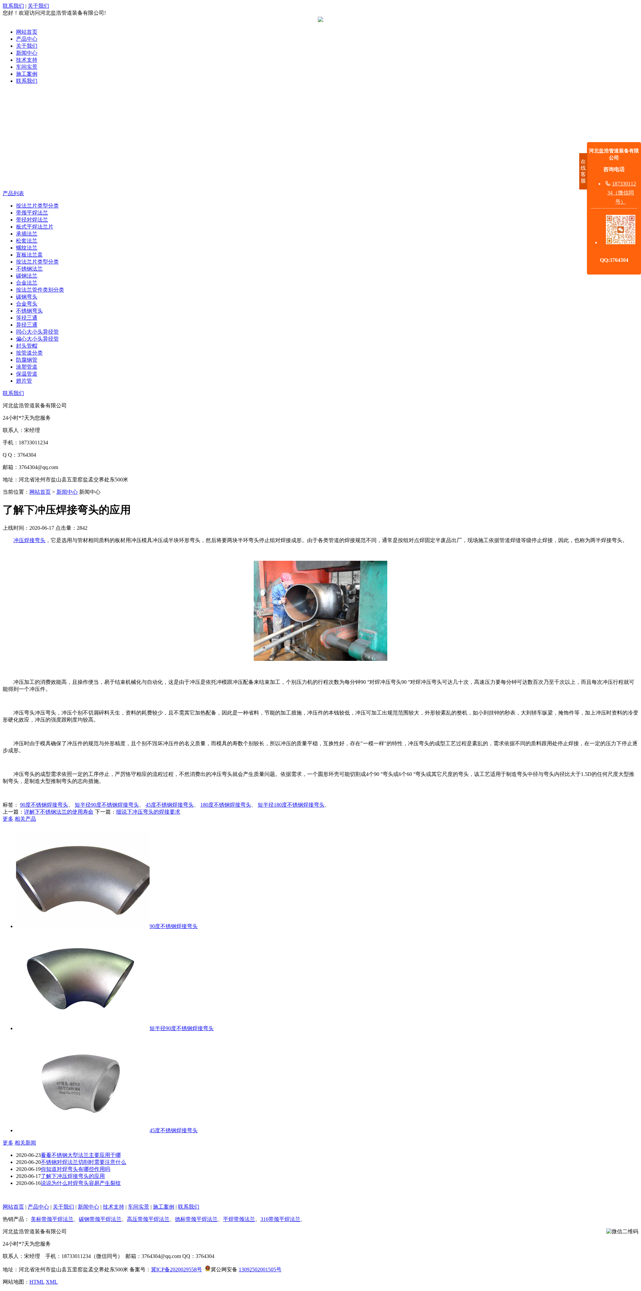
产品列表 (13, 193)
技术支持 (26, 60)
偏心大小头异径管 (37, 339)
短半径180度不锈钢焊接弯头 (291, 805)
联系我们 (13, 6)
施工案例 (26, 74)
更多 (8, 819)
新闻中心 (26, 53)
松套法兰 (26, 241)
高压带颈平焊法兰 (148, 1219)
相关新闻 (25, 1143)
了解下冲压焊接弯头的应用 (73, 1176)
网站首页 (26, 32)
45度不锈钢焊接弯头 (170, 805)
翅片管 (24, 381)
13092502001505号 (260, 1269)
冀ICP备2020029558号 (176, 1269)
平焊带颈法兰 (239, 1219)
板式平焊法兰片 (34, 227)
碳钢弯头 (26, 297)
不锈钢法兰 (29, 269)
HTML (36, 1282)
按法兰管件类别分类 (40, 290)
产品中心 (26, 39)
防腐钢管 (26, 360)
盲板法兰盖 (29, 255)
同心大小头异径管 (37, 332)
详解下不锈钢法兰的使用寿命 (58, 812)
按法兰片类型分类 (37, 205)
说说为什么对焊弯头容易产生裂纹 (81, 1183)
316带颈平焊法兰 (280, 1219)
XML (52, 1282)
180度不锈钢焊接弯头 (225, 805)
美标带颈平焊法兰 (52, 1219)
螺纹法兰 (26, 248)
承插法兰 (26, 234)
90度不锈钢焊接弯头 (44, 805)
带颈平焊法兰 (32, 213)
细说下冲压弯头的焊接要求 (148, 812)
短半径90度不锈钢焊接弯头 (107, 805)
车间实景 (26, 67)
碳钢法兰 (26, 276)
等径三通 (26, 318)
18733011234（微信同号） (621, 192)
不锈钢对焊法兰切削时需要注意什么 (83, 1162)
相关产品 (25, 819)
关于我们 (38, 6)
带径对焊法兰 (32, 220)
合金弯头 (26, 304)
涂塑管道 (26, 367)
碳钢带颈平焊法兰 (100, 1219)
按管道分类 (29, 353)
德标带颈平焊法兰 (196, 1219)
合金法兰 (26, 283)
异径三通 (26, 325)
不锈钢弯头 (29, 311)
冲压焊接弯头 (29, 540)
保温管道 (26, 374)
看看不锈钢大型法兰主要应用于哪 (81, 1155)
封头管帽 (26, 346)
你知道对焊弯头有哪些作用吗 (75, 1169)
